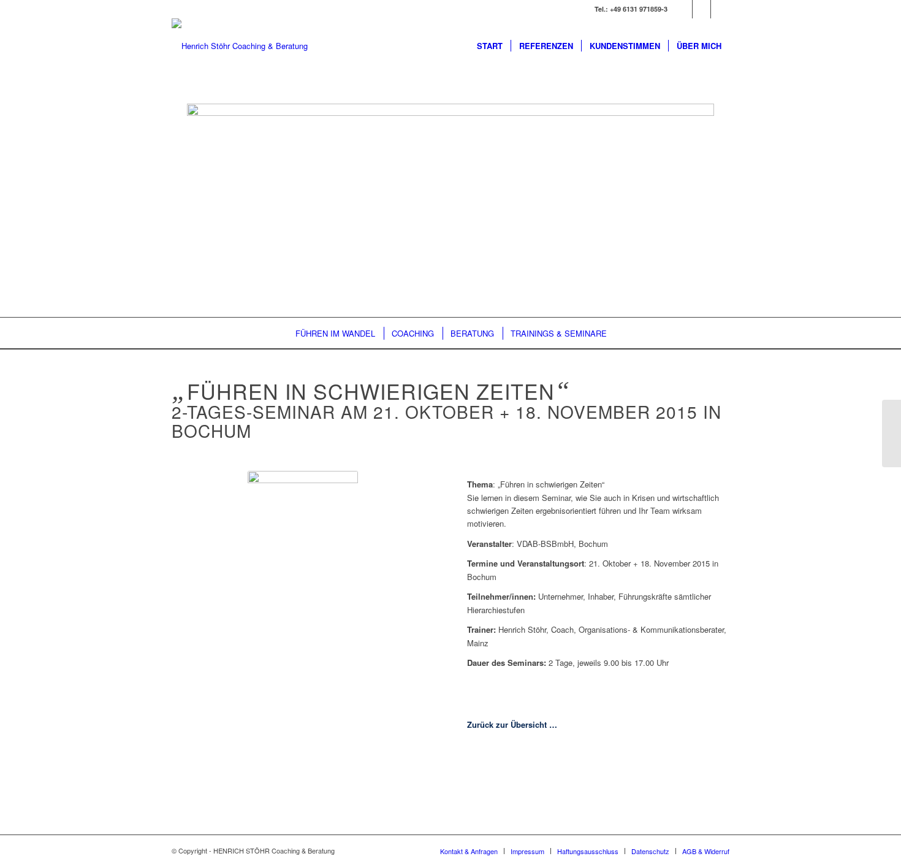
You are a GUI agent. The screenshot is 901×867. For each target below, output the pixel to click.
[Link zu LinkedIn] (701, 9)
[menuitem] (490, 46)
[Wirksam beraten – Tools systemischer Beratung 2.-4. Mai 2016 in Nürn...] (891, 433)
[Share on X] (532, 788)
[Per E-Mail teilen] (663, 788)
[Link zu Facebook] (720, 9)
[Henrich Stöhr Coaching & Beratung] (240, 46)
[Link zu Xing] (683, 9)
